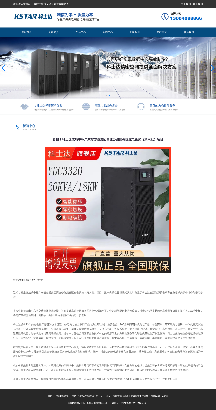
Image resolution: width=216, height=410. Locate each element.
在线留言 (162, 32)
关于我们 (186, 4)
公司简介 (54, 32)
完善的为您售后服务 (162, 105)
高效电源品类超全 (106, 105)
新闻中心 (108, 32)
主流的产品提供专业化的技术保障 (164, 110)
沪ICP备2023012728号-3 (133, 403)
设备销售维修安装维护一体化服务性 (110, 110)
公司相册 (135, 32)
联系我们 (198, 4)
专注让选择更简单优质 (48, 105)
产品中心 (81, 32)
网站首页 (27, 32)
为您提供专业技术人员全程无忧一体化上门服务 (54, 110)
